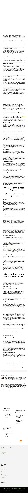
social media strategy (10, 248)
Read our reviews (4, 456)
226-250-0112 (8, 490)
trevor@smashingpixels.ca (20, 490)
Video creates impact (18, 257)
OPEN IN (2, 470)
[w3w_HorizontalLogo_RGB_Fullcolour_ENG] (4, 474)
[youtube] (11, 459)
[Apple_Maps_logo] (3, 471)
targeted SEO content (12, 128)
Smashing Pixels (8, 363)
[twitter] (10, 459)
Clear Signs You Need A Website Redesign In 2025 (9, 433)
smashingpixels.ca (4, 452)
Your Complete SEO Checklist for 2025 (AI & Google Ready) (9, 414)
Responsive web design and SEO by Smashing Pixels (18, 488)
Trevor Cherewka (11, 375)
